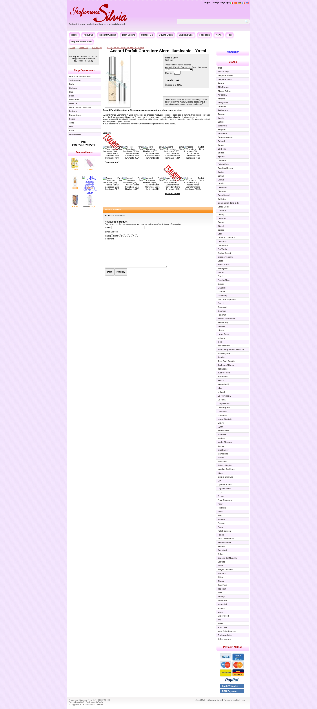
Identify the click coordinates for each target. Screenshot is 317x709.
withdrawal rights (214, 700)
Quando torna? (112, 162)
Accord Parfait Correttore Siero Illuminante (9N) (112, 155)
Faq (230, 35)
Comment (109, 239)
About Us (88, 35)
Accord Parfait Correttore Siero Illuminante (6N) (152, 155)
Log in (207, 2)
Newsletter (233, 51)
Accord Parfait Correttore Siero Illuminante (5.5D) (173, 155)
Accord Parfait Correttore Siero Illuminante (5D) (193, 155)
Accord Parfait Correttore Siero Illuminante (125, 47)
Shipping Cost (186, 35)
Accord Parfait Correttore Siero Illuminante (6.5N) (132, 155)
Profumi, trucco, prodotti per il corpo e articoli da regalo (97, 24)
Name (107, 227)
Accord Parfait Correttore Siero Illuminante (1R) (132, 187)
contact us (197, 104)
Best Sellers (128, 35)
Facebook (204, 35)
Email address (111, 232)
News (219, 35)
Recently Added (107, 35)
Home (74, 35)
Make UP (83, 47)
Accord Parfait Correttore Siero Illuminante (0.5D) (193, 187)
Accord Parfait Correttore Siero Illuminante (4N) (112, 187)
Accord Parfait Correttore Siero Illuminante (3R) (172, 187)
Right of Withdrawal (81, 41)
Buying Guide (166, 35)
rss (243, 700)
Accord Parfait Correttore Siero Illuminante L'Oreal (158, 51)
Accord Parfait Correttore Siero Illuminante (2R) (152, 187)
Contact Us (147, 35)
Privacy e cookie (231, 700)
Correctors (97, 47)
